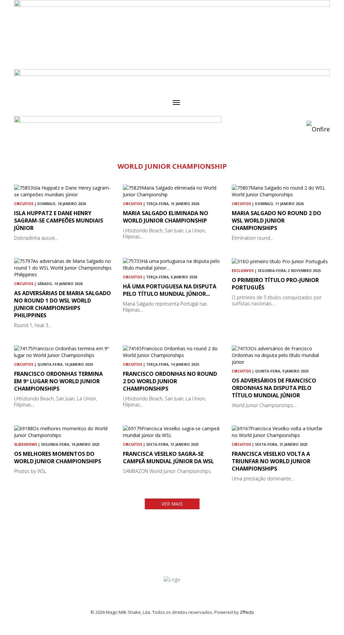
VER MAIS (172, 504)
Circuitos (23, 203)
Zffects (247, 612)
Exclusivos (243, 270)
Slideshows (25, 444)
